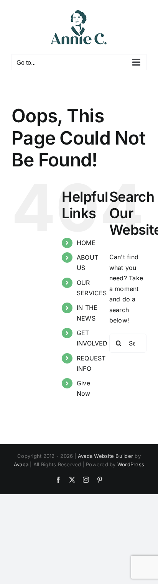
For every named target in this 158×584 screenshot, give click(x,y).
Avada (21, 464)
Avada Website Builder (105, 456)
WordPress (130, 464)
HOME (86, 243)
